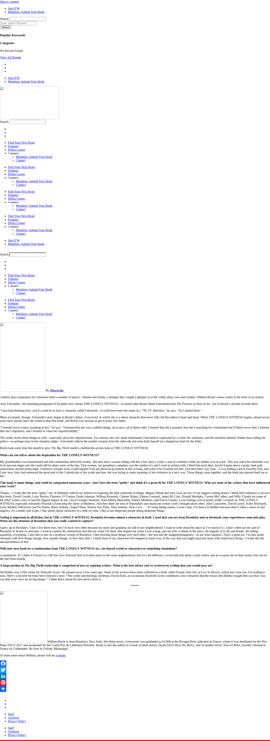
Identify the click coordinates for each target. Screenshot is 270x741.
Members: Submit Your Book (34, 156)
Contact (20, 160)
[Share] (135, 689)
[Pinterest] (135, 682)
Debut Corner (16, 149)
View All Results (10, 57)
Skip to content (9, 1)
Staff (11, 714)
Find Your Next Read (21, 142)
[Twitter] (135, 670)
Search (4, 19)
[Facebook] (135, 663)
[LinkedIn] (135, 676)
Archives (13, 717)
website (60, 655)
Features (13, 146)
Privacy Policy (17, 721)
